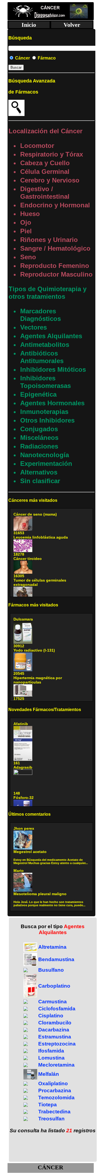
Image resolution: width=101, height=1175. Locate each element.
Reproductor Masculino (56, 274)
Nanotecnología (44, 455)
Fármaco (46, 58)
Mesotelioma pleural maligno (40, 894)
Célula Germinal (44, 171)
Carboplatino (54, 986)
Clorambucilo (54, 1022)
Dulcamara (23, 619)
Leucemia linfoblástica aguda (40, 537)
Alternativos (38, 472)
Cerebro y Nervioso (49, 180)
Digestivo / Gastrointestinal (44, 192)
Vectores (33, 327)
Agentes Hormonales (52, 403)
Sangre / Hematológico (55, 248)
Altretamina (52, 947)
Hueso (30, 213)
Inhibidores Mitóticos (53, 369)
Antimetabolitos (44, 344)
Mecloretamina (56, 1065)
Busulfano (51, 970)
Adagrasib (22, 767)
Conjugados (39, 429)
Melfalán (48, 1074)
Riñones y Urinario (49, 239)
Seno (28, 257)
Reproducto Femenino (54, 265)
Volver (72, 24)
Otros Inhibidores (47, 420)
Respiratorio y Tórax (51, 154)
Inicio (29, 24)
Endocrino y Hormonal (55, 205)
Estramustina (54, 1037)
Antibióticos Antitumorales (42, 357)
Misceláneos (39, 437)
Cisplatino (50, 1015)
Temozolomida (56, 1097)
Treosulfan (51, 1118)
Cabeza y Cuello (45, 163)
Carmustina (52, 1001)
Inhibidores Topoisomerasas (45, 381)
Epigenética (38, 394)
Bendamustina (56, 959)
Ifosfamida (51, 1051)
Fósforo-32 (23, 797)
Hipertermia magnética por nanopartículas (37, 680)
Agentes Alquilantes (51, 336)
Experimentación (46, 463)
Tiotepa (47, 1104)
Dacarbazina (53, 1030)
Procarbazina (54, 1090)
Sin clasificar (40, 480)
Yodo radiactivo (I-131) (34, 650)
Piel (26, 231)
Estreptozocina (57, 1044)
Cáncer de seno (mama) (35, 514)
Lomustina (51, 1058)
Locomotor (37, 145)
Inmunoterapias (44, 411)
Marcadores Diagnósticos (40, 314)
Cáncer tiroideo (27, 558)
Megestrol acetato (30, 851)
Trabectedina (54, 1111)
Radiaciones (39, 446)
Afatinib (20, 724)
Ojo (25, 222)
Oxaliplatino (53, 1083)
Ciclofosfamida (56, 1008)
